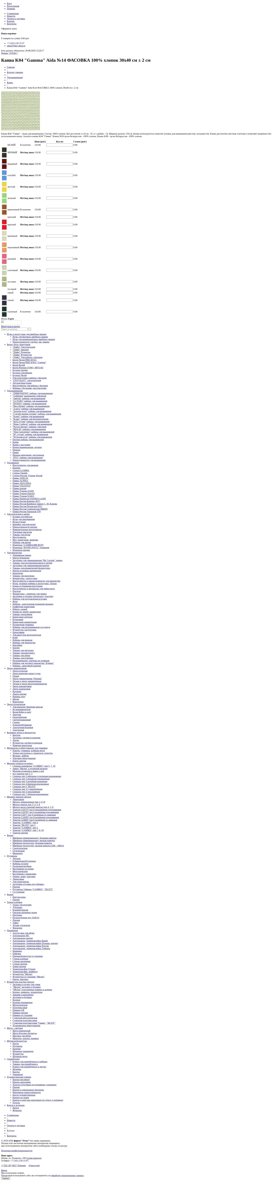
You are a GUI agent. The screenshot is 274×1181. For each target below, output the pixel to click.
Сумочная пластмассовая (25, 1020)
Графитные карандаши (24, 606)
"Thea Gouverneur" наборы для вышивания (33, 432)
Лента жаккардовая (22, 686)
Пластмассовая (20, 1007)
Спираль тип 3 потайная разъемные (30, 781)
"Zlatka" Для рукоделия (24, 347)
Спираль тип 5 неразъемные (26, 791)
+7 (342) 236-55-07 (19, 1160)
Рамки (16, 452)
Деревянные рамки (22, 555)
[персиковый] (4, 251)
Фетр (15, 601)
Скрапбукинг (13, 1059)
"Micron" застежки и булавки (27, 987)
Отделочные (19, 851)
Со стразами (19, 892)
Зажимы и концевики (23, 995)
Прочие (16, 887)
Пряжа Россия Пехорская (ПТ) (27, 506)
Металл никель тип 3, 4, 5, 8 (26, 804)
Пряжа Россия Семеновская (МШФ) (30, 509)
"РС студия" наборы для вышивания (30, 434)
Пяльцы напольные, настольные (28, 455)
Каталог (11, 21)
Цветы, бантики (20, 979)
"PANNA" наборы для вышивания (29, 403)
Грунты (16, 1102)
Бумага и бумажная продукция (27, 586)
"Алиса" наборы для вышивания (28, 409)
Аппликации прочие (23, 938)
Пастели (17, 591)
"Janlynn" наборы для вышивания (29, 398)
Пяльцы (16, 450)
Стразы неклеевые (22, 961)
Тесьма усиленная (21, 925)
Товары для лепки (21, 655)
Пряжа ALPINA (20, 480)
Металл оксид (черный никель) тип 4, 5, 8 (33, 807)
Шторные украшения (23, 1051)
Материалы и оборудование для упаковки (27, 748)
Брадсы (16, 1072)
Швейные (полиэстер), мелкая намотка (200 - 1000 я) (38, 845)
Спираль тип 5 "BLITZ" (24, 786)
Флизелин (17, 928)
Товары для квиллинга (24, 653)
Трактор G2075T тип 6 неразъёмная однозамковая (37, 809)
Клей (15, 637)
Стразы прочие (20, 964)
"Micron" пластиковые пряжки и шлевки (32, 989)
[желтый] (4, 191)
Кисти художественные (24, 1095)
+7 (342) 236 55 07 (15, 43)
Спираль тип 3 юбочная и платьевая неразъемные (37, 776)
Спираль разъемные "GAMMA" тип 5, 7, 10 (34, 766)
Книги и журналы (16, 1105)
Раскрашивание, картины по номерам (31, 660)
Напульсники (19, 897)
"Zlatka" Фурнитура (22, 355)
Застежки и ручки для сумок (26, 984)
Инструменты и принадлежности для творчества (36, 581)
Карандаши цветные (23, 617)
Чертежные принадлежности (27, 1092)
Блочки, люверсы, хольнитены (27, 992)
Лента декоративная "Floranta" (27, 678)
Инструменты (19, 537)
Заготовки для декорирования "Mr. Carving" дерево (37, 560)
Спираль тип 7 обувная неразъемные (30, 794)
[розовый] (4, 263)
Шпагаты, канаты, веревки (26, 1038)
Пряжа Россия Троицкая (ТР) (27, 511)
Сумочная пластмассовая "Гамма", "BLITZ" (34, 1023)
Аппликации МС (21, 935)
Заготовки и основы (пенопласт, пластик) (33, 596)
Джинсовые (18, 799)
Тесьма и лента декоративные (27, 681)
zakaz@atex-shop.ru (16, 46)
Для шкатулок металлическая (27, 635)
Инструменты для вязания (25, 465)
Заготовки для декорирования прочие (31, 565)
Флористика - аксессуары (25, 578)
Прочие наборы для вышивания (28, 439)
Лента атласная (20, 671)
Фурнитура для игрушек (24, 630)
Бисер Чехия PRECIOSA (25, 360)
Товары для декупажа (23, 650)
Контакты (11, 24)
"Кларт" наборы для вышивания (28, 416)
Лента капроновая (21, 689)
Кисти (16, 1043)
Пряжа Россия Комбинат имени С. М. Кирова (35, 504)
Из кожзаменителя (21, 709)
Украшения (12, 930)
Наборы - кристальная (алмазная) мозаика (33, 604)
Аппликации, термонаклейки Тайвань (31, 948)
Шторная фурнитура (17, 1041)
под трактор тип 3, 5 (22, 773)
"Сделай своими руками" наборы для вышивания (37, 414)
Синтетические (20, 848)
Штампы (17, 1069)
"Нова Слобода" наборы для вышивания (32, 424)
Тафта (15, 923)
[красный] (4, 229)
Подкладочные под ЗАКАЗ (26, 917)
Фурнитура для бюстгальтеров (27, 743)
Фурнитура (18, 1054)
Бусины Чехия (20, 375)
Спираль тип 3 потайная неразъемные (31, 779)
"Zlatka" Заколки (21, 349)
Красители (18, 573)
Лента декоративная (16, 668)
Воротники (18, 702)
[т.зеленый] (4, 316)
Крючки (16, 468)
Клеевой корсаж (20, 910)
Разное (10, 894)
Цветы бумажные (21, 558)
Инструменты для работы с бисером (30, 385)
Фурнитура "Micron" (23, 974)
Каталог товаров (15, 72)
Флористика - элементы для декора (30, 594)
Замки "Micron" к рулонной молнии (30, 768)
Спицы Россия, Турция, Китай (27, 475)
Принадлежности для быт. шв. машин (31, 342)
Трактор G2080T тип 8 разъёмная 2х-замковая (35, 820)
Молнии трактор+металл (19, 797)
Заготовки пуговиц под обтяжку (28, 884)
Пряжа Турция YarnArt (24, 493)
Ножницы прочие (21, 550)
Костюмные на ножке (23, 869)
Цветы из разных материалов (27, 570)
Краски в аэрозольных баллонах (28, 1090)
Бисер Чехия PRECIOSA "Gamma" (29, 362)
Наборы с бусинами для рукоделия (29, 388)
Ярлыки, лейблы (21, 755)
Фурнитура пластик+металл (20, 982)
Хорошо (5, 1178)
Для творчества (14, 552)
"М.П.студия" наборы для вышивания (31, 421)
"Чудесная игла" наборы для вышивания (32, 437)
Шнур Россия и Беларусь (25, 1033)
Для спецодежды (21, 881)
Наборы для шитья (22, 542)
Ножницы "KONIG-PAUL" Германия (31, 547)
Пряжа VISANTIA (22, 486)
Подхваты (17, 1046)
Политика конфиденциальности (16, 1150)
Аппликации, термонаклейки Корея (30, 941)
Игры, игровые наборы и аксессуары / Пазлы (35, 583)
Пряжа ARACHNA (22, 483)
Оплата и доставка (16, 18)
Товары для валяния (22, 614)
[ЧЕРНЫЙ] (4, 156)
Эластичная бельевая (23, 727)
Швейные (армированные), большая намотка (34, 838)
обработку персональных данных (67, 1175)
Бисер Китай (19, 365)
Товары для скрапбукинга (25, 1064)
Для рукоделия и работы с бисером (30, 378)
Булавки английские (22, 516)
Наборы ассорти (20, 863)
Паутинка (17, 915)
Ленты (16, 740)
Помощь (11, 8)
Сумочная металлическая (25, 1018)
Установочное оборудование (26, 1025)
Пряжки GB (18, 1010)
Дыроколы (18, 1074)
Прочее (16, 648)
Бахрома (17, 1048)
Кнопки (16, 1000)
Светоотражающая (22, 720)
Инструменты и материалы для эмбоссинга (34, 588)
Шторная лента (20, 1056)
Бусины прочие (20, 370)
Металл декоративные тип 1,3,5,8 (29, 802)
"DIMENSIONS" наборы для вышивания (33, 393)
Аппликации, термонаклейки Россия (31, 946)
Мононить (18, 853)
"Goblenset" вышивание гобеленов (29, 396)
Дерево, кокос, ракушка (24, 876)
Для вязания (13, 462)
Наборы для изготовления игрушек (30, 599)
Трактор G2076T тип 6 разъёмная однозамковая (36, 812)
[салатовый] (4, 274)
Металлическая (20, 1005)
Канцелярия (18, 632)
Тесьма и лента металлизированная (30, 684)
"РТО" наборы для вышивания (28, 457)
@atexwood (34, 1165)
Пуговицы (12, 856)
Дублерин (17, 907)
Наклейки (17, 645)
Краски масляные (21, 1079)
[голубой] (4, 179)
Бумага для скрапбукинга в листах (29, 1066)
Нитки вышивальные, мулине (27, 447)
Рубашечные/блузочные (24, 861)
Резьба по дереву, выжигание (27, 612)
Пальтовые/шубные (22, 866)
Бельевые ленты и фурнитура (21, 732)
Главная (11, 67)
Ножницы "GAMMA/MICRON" (28, 545)
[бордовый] (4, 168)
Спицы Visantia (20, 473)
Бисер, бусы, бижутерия (18, 344)
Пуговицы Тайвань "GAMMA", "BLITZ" (33, 889)
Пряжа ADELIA (20, 478)
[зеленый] (4, 202)
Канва (10, 82)
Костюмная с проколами (24, 874)
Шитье (16, 699)
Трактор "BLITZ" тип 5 (24, 825)
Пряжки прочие (20, 1013)
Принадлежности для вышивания (29, 460)
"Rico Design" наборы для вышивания (31, 406)
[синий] (4, 304)
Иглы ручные (19, 522)
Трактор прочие (20, 833)
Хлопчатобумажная (22, 725)
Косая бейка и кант (22, 712)
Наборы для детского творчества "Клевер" (33, 663)
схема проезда (34, 1158)
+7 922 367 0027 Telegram (13, 1165)
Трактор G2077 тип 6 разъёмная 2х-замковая (34, 815)
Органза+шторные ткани (25, 912)
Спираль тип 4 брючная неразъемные (31, 784)
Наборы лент (19, 696)
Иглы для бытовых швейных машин (30, 337)
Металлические (20, 871)
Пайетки (17, 953)
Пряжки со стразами (22, 1015)
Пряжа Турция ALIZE (23, 491)
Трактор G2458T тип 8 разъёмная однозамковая (36, 817)
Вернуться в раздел (10, 326)
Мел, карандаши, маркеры (25, 540)
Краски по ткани (21, 1097)
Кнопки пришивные (23, 1002)
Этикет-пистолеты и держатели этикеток (33, 753)
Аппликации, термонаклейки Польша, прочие (35, 943)
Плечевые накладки (22, 532)
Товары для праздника (23, 576)
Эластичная (18, 730)
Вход (9, 3)
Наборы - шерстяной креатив (27, 666)
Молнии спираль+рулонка (20, 763)
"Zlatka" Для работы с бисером (27, 357)
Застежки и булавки (22, 997)
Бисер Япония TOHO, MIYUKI (28, 367)
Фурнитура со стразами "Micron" (29, 977)
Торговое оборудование (24, 758)
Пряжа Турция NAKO (23, 496)
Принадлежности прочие (25, 527)
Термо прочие (19, 966)
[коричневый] (4, 214)
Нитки (10, 835)
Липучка (17, 714)
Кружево (17, 691)
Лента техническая (16, 704)
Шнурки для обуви (22, 1036)
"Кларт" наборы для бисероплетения (30, 419)
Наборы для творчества (24, 642)
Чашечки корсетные (22, 745)
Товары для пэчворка (23, 658)
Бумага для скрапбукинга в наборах (30, 1061)
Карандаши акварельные (25, 622)
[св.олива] (4, 286)
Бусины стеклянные (22, 373)
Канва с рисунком (21, 444)
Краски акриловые (22, 1082)
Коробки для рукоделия (24, 524)
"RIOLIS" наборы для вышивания (29, 429)
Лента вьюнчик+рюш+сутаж (27, 673)
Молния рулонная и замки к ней (28, 771)
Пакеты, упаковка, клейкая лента (29, 750)
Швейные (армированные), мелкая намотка (34, 840)
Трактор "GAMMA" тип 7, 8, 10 (28, 830)
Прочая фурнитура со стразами (28, 956)
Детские (17, 858)
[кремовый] (4, 240)
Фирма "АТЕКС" (9, 53)
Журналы (17, 1110)
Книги (16, 1108)
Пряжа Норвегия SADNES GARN (29, 498)
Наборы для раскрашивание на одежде (31, 627)
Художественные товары (19, 1077)
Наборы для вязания (22, 640)
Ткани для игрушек (22, 905)
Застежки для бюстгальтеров (26, 738)
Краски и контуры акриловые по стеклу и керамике (38, 1100)
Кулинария (18, 619)
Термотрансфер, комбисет (25, 971)
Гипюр (16, 676)
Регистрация (13, 6)
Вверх (4, 1170)
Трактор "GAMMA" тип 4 (25, 822)
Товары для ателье (21, 534)
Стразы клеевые (20, 959)
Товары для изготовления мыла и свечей (32, 563)
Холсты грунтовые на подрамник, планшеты (34, 1084)
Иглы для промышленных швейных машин (34, 339)
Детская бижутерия (22, 383)
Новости (11, 16)
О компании (13, 13)
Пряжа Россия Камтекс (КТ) (26, 501)
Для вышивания (15, 77)
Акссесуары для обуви (23, 933)
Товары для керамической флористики (31, 568)
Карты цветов (19, 761)
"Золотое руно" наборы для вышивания (32, 411)
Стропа (16, 722)
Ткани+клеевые (14, 902)
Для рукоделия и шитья (18, 514)
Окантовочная (20, 717)
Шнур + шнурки (15, 1028)
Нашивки (17, 951)
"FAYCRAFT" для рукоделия (27, 380)
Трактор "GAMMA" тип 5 (25, 827)
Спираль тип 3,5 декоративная (27, 789)
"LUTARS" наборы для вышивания (30, 401)
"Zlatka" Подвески (21, 352)
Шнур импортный (21, 1031)
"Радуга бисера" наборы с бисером (29, 427)
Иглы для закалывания (24, 519)
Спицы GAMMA (21, 470)
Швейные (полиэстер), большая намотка (32, 843)
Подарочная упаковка (23, 624)
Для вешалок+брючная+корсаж (28, 707)
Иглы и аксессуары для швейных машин (26, 334)
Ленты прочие (20, 694)
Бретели (16, 735)
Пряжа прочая (19, 488)
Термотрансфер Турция (24, 969)
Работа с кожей (20, 609)
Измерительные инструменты (27, 529)
